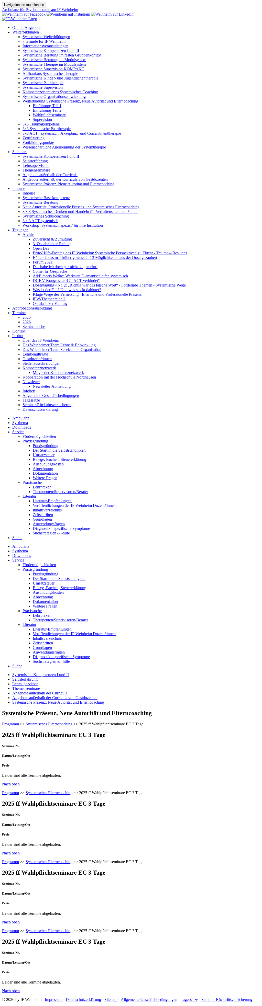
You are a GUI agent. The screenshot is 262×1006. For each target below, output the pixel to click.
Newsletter (31, 382)
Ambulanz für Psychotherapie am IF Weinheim (40, 9)
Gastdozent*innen (37, 359)
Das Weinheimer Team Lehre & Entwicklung (59, 345)
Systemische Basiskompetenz (46, 198)
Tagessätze (31, 400)
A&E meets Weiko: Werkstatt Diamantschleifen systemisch (80, 276)
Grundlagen (42, 519)
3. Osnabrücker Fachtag (52, 244)
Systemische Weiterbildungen (46, 37)
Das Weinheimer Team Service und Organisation (62, 349)
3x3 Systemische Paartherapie (47, 129)
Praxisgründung (35, 441)
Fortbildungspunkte (38, 142)
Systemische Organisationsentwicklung (54, 96)
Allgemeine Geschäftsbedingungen (51, 395)
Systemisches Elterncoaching (49, 724)
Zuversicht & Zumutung (52, 239)
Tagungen (20, 230)
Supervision (42, 119)
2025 (27, 317)
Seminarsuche (34, 326)
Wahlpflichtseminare (49, 115)
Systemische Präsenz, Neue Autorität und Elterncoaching (68, 184)
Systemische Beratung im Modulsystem (54, 60)
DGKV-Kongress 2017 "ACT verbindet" (66, 280)
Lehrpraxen (42, 487)
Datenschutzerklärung (40, 409)
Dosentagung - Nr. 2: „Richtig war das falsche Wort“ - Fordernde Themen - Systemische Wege (109, 285)
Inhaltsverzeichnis (47, 510)
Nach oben (11, 784)
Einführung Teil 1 (47, 106)
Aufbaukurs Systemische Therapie (50, 73)
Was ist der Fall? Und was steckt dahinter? (67, 290)
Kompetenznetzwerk (39, 368)
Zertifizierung (34, 138)
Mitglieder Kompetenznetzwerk (58, 372)
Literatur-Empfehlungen (52, 501)
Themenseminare (36, 170)
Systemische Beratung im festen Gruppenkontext (62, 55)
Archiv (28, 234)
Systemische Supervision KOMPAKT (53, 69)
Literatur (29, 496)
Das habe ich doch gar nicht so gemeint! (65, 267)
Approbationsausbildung (32, 308)
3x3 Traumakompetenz (41, 124)
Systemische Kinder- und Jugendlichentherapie (60, 78)
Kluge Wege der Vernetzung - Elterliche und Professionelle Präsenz (87, 294)
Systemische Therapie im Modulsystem (54, 64)
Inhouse (18, 188)
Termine (19, 313)
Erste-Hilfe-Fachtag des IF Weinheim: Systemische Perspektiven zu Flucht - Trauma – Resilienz (110, 253)
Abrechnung (43, 468)
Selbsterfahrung (35, 161)
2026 (27, 322)
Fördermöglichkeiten (39, 436)
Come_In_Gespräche (50, 271)
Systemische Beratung (40, 202)
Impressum (53, 999)
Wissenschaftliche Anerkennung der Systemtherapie (64, 147)
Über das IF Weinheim (41, 340)
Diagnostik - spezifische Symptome (61, 528)
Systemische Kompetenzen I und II (51, 50)
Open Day (41, 248)
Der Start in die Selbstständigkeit (59, 450)
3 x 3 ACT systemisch (40, 221)
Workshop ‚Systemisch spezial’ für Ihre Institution (63, 225)
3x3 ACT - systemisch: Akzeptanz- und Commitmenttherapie (72, 133)
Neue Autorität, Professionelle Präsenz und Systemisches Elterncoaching (81, 207)
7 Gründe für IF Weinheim (44, 41)
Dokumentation (45, 473)
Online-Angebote (26, 27)
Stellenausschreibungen (41, 363)
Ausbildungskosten (48, 464)
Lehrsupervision (36, 165)
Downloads (21, 427)
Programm (10, 724)
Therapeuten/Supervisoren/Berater (60, 491)
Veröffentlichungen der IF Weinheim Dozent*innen (74, 505)
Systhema (20, 422)
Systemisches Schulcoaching (46, 216)
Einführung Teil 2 (47, 110)
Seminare (19, 152)
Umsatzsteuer (43, 455)
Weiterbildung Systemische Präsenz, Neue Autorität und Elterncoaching (80, 101)
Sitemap (110, 999)
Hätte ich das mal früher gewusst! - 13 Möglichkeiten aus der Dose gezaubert (95, 257)
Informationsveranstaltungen (45, 46)
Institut (17, 336)
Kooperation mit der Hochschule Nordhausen (59, 377)
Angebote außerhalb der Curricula (50, 175)
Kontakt (18, 331)
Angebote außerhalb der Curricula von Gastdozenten (65, 179)
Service (18, 432)
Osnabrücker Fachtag (50, 303)
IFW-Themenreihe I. (49, 299)
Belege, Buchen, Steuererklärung (59, 459)
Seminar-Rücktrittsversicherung (48, 405)
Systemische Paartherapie (43, 83)
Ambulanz (20, 418)
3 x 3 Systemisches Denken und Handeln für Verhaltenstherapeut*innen (80, 211)
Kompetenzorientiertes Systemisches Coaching (60, 92)
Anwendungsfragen (49, 524)
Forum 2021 (43, 262)
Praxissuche (32, 482)
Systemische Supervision (43, 87)
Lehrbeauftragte (35, 354)
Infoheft (29, 391)
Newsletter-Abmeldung (52, 386)
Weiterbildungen (25, 32)
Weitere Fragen (45, 478)
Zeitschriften (43, 514)
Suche (17, 537)
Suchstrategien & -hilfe (51, 533)
